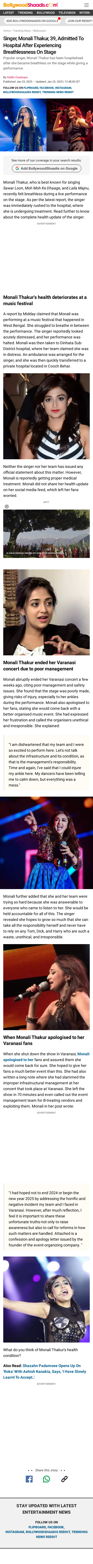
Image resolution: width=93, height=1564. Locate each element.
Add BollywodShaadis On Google (32, 21)
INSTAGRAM (63, 87)
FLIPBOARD (31, 87)
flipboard (37, 1527)
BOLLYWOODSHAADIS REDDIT (22, 92)
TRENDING (25, 12)
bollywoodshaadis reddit (48, 1532)
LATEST (8, 12)
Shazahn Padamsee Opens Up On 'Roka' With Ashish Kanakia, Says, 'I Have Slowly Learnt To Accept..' (44, 1371)
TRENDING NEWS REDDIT (58, 92)
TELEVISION (67, 12)
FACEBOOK (47, 87)
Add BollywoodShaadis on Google (49, 168)
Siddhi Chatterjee (17, 77)
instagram (14, 1532)
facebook (56, 1527)
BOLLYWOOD (46, 12)
